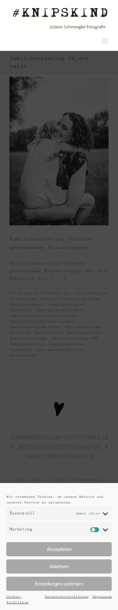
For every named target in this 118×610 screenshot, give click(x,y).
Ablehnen (59, 566)
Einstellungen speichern (59, 583)
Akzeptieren (59, 549)
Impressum (102, 597)
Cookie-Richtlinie (17, 599)
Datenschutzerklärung (67, 597)
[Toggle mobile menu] (105, 41)
